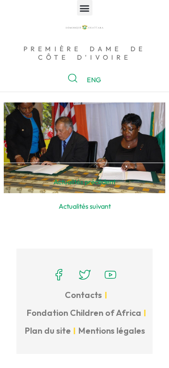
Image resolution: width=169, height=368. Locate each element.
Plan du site (48, 330)
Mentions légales (111, 330)
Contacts (83, 295)
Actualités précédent (84, 181)
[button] (84, 8)
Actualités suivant (85, 206)
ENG (94, 79)
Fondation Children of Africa (84, 312)
